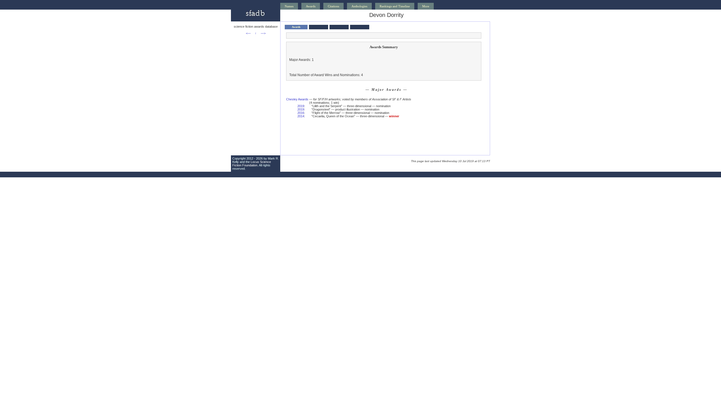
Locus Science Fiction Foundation (251, 163)
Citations (333, 6)
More (425, 6)
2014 (300, 116)
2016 (300, 112)
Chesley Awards (297, 99)
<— (248, 33)
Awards (310, 6)
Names (289, 6)
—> (263, 33)
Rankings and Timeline (395, 6)
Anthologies (359, 6)
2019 (300, 106)
